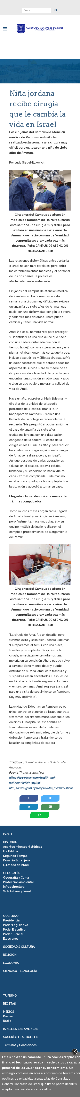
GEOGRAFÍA (11, 873)
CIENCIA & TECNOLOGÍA (20, 971)
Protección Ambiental (18, 882)
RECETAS (9, 1003)
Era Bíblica (10, 851)
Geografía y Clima (16, 877)
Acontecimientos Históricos (22, 846)
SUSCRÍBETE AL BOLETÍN (21, 1037)
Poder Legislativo (15, 925)
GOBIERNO (10, 916)
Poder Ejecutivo (14, 929)
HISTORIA (10, 842)
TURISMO (10, 995)
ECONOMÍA (11, 963)
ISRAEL (8, 834)
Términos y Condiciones (20, 1045)
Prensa (8, 1016)
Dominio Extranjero (16, 860)
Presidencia (11, 920)
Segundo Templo (15, 855)
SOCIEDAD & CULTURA (19, 946)
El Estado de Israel (16, 865)
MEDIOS (8, 1011)
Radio (7, 1020)
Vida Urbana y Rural (17, 891)
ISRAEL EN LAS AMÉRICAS (20, 1029)
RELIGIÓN (10, 954)
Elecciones (10, 938)
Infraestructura (14, 886)
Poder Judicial (13, 934)
